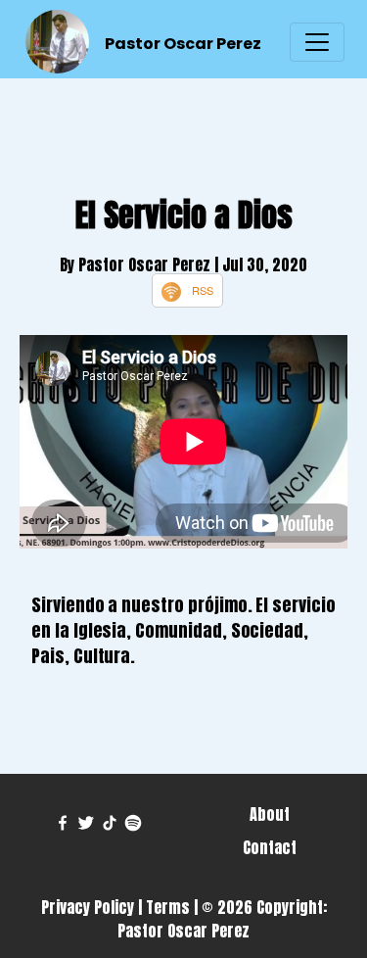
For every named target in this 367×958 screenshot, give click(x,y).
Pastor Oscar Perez (183, 43)
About (270, 814)
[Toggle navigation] (317, 42)
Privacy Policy (87, 907)
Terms (168, 907)
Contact (270, 847)
